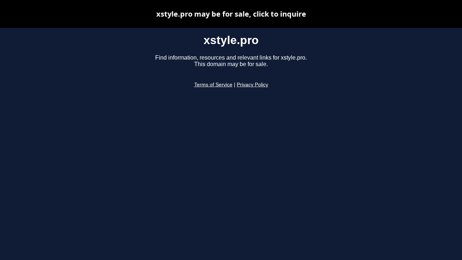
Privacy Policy (252, 84)
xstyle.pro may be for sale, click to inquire (231, 14)
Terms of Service (213, 84)
